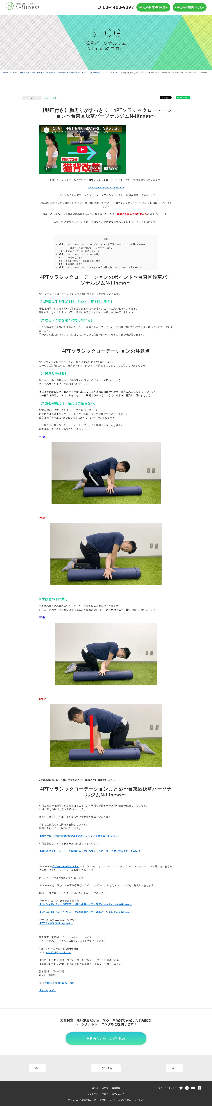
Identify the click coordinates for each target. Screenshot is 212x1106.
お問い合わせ (118, 1093)
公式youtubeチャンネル (65, 866)
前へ (37, 1068)
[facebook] (199, 1088)
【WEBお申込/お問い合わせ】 (56, 923)
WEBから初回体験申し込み (153, 7)
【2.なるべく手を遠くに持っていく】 (79, 250)
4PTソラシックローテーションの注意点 (78, 254)
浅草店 (95, 1087)
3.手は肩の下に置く (71, 263)
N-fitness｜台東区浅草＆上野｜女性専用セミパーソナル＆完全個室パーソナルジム (106, 1100)
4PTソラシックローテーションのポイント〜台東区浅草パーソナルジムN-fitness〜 (101, 244)
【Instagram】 (47, 990)
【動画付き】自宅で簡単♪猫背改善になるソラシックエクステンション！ (79, 836)
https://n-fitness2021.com (59, 982)
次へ (174, 1068)
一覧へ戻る (106, 1068)
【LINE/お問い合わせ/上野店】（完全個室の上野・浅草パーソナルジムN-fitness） (85, 912)
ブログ (105, 1093)
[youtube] (193, 1088)
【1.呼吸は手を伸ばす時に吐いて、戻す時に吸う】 (86, 247)
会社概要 (116, 1087)
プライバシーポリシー (167, 1087)
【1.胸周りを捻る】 (71, 257)
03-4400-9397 (117, 7)
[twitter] (181, 1088)
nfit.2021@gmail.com (58, 952)
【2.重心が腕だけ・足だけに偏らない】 (80, 260)
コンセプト (93, 1093)
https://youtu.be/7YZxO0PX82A (106, 187)
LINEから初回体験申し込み (189, 7)
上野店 (105, 1087)
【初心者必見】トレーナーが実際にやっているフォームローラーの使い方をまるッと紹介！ (90, 851)
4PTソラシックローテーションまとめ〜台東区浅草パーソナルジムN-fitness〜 (98, 267)
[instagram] (187, 1088)
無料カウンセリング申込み (106, 1038)
